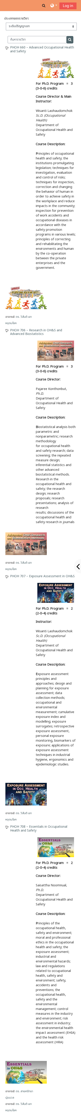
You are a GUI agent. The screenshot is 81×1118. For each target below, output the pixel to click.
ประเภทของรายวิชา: (16, 18)
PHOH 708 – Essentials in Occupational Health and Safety (38, 829)
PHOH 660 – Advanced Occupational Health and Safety (42, 49)
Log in (68, 6)
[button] (44, 5)
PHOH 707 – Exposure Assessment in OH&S (42, 576)
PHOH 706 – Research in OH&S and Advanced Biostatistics (36, 332)
